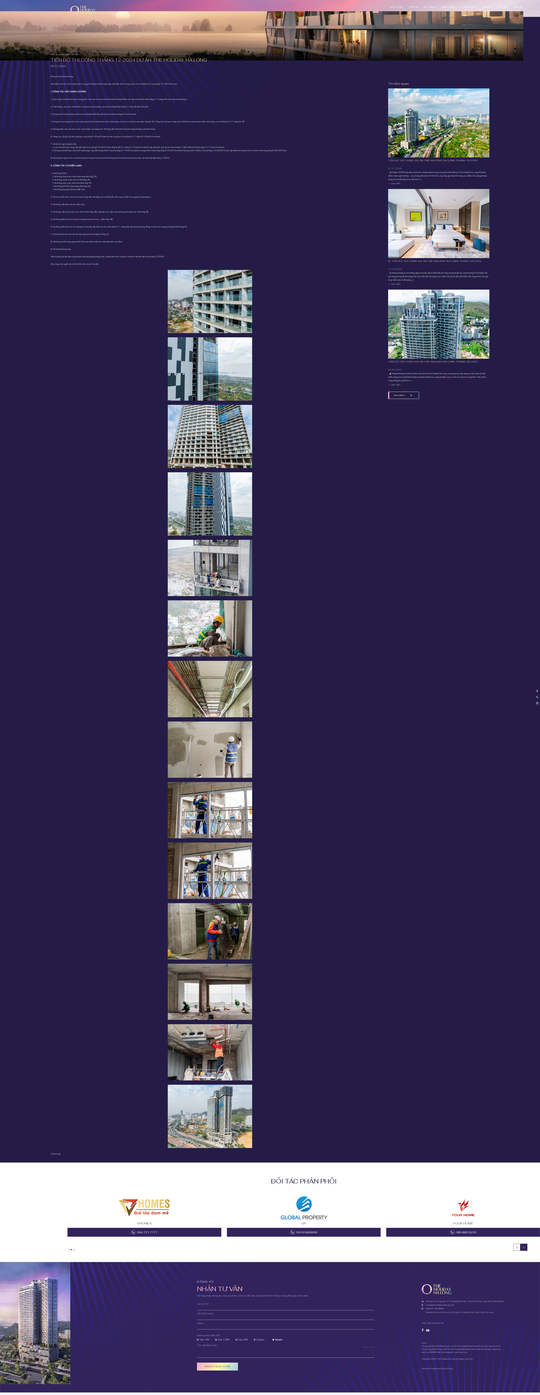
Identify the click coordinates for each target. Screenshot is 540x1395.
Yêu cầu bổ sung (207, 1345)
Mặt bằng (430, 7)
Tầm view (469, 7)
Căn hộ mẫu (448, 7)
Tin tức (487, 7)
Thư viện (502, 7)
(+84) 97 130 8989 (435, 1308)
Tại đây (95, 264)
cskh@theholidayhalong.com (440, 1305)
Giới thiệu (396, 7)
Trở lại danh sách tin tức (65, 54)
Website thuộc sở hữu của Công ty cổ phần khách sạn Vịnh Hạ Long (459, 1312)
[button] (523, 1247)
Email (200, 1323)
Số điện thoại (205, 1314)
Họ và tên (203, 1304)
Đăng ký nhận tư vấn (217, 1366)
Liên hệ (518, 7)
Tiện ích (413, 7)
